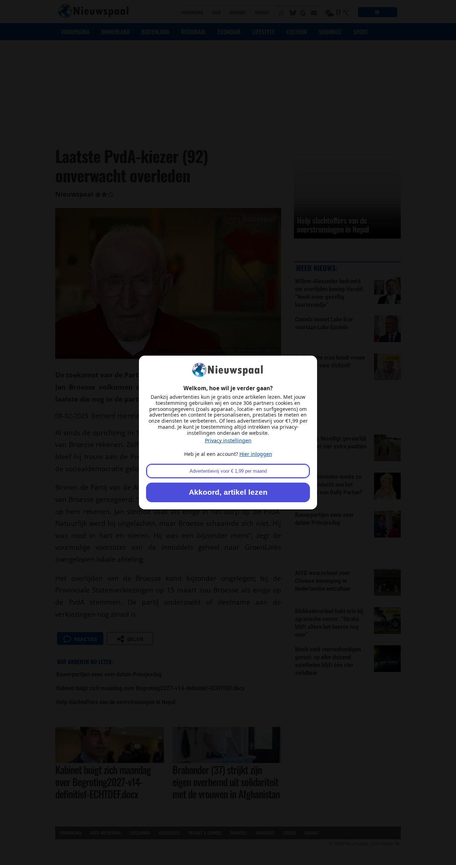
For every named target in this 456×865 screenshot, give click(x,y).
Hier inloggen (255, 454)
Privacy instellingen (228, 440)
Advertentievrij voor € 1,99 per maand (228, 471)
